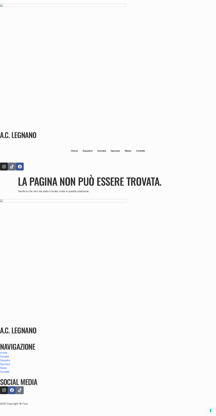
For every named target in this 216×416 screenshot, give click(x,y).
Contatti (140, 150)
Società (101, 150)
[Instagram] (4, 166)
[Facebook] (20, 166)
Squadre (88, 150)
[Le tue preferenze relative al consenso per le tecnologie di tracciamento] (210, 410)
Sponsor (115, 150)
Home (74, 150)
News (128, 150)
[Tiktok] (12, 166)
